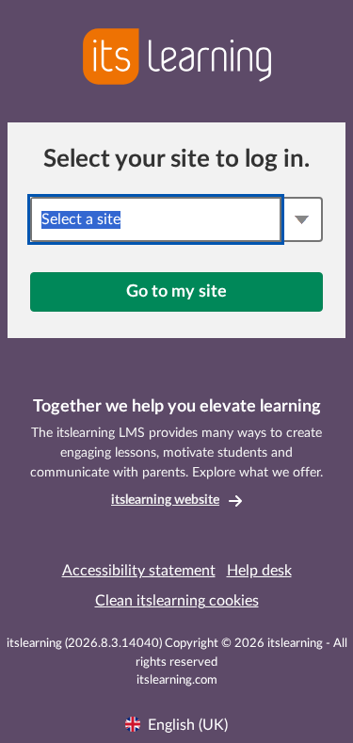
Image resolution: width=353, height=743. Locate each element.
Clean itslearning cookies (177, 600)
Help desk (259, 570)
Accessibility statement (139, 570)
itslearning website (165, 500)
